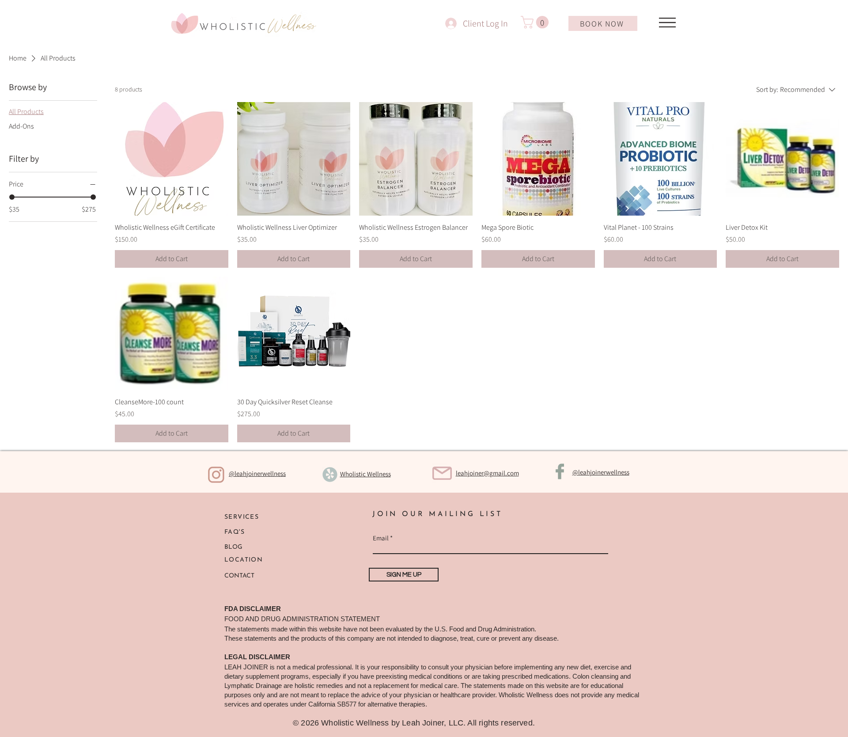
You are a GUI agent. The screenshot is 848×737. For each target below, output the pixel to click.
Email (381, 538)
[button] (536, 22)
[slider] (12, 197)
